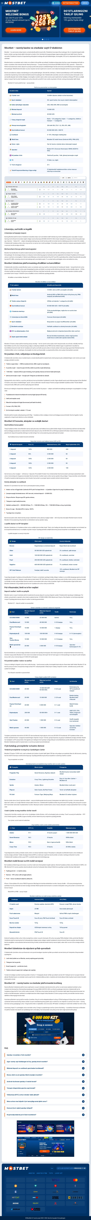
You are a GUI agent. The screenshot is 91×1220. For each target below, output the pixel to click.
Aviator (32, 1173)
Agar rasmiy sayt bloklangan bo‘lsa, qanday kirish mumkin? (27, 1061)
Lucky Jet (58, 1173)
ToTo (51, 1173)
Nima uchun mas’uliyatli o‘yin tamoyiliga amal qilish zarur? (27, 1101)
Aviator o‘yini (42, 1173)
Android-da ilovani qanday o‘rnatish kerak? (22, 1081)
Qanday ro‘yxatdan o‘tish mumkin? (19, 1055)
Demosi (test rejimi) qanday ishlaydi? (20, 1108)
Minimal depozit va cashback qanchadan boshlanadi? (25, 1068)
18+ (52, 1168)
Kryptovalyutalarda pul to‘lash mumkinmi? (21, 1115)
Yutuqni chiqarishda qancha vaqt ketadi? (21, 1088)
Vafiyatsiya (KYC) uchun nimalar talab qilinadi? (23, 1095)
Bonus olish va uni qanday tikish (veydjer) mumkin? (24, 1075)
